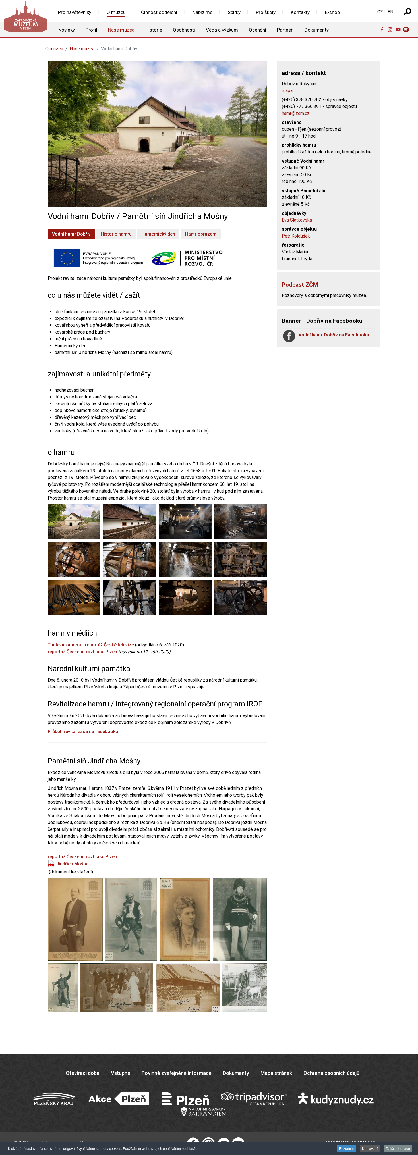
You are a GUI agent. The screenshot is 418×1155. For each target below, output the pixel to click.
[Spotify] (407, 29)
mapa (287, 90)
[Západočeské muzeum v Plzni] (25, 18)
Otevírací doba (83, 1073)
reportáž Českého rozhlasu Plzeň (82, 651)
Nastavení (370, 1148)
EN (390, 11)
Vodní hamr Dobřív (71, 234)
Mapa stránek (276, 1073)
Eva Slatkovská (297, 220)
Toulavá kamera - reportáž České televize (91, 645)
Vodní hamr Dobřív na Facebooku (334, 335)
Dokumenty (236, 1073)
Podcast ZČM (300, 284)
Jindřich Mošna (72, 864)
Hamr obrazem (200, 234)
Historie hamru (116, 234)
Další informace (398, 1148)
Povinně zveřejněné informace (177, 1073)
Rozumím (346, 1148)
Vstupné (120, 1073)
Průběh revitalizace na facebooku (83, 731)
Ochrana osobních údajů (331, 1073)
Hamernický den (158, 234)
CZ (380, 11)
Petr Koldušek (296, 236)
